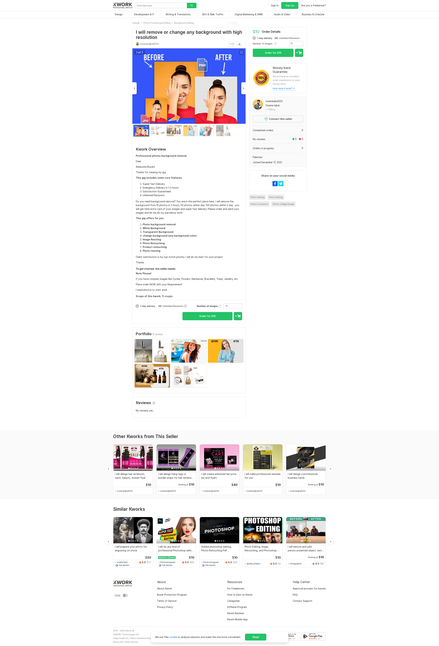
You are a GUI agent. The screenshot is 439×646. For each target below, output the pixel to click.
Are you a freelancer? (313, 5)
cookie (173, 637)
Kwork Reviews (235, 613)
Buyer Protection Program (172, 594)
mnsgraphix (296, 563)
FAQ (295, 594)
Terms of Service (166, 600)
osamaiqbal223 (274, 101)
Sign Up (289, 5)
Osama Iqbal (273, 105)
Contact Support (302, 600)
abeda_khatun (253, 563)
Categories (233, 600)
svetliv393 (122, 562)
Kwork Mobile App (237, 619)
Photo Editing (257, 197)
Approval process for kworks (309, 588)
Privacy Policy (165, 607)
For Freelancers (236, 588)
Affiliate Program (237, 607)
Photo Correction (259, 204)
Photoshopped (167, 562)
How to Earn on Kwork (239, 594)
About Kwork (164, 588)
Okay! (255, 637)
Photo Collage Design (283, 204)
